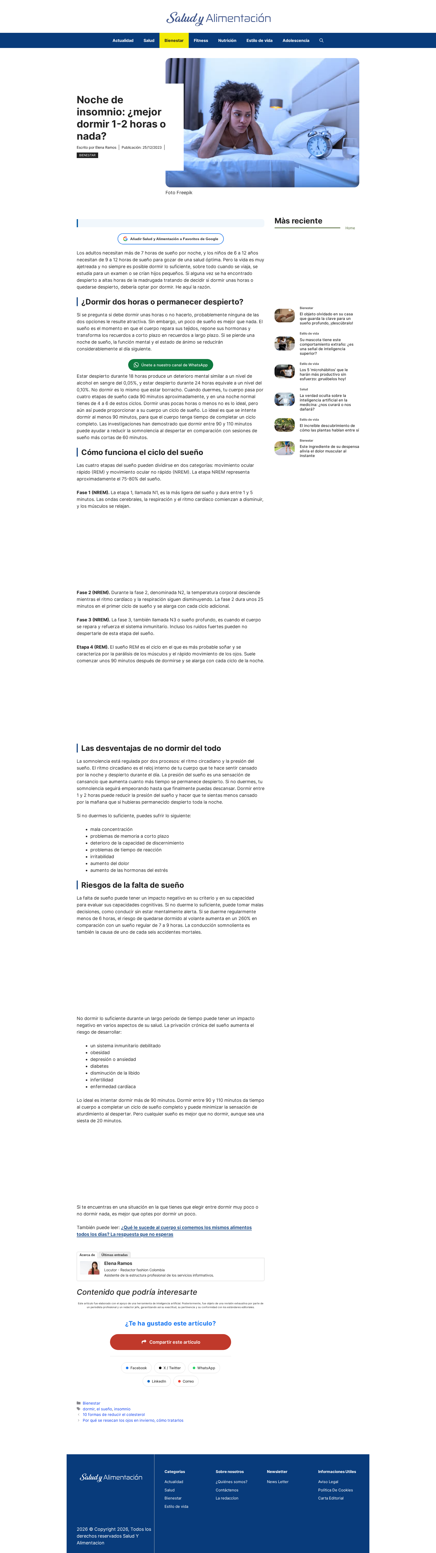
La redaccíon (227, 1498)
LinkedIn (159, 1381)
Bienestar (174, 40)
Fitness (201, 40)
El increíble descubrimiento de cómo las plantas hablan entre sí (329, 427)
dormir (89, 1409)
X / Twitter (172, 1368)
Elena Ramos (105, 147)
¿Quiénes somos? (232, 1481)
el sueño (104, 1409)
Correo (188, 1381)
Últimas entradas (114, 1255)
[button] (321, 40)
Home (350, 228)
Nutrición (227, 40)
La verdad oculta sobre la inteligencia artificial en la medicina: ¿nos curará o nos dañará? (325, 402)
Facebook (138, 1368)
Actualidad (123, 40)
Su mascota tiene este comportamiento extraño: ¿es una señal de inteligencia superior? (326, 346)
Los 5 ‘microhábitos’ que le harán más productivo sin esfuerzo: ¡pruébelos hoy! (324, 374)
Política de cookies (335, 1490)
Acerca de (87, 1255)
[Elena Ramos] (90, 1273)
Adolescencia (296, 40)
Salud (149, 40)
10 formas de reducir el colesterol (114, 1414)
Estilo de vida (259, 40)
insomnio (122, 1409)
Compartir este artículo (174, 1342)
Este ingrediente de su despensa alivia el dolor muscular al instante (329, 451)
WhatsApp (206, 1368)
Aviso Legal (328, 1481)
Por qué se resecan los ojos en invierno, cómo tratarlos (133, 1420)
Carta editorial (331, 1498)
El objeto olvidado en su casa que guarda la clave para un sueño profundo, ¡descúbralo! (326, 318)
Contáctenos (227, 1490)
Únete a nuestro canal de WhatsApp (174, 365)
